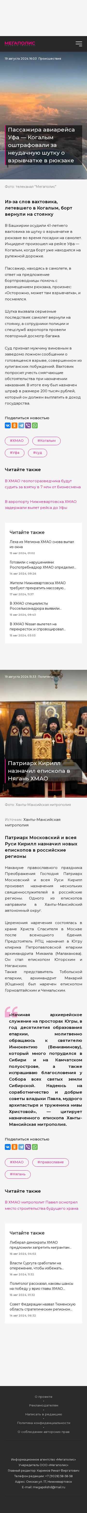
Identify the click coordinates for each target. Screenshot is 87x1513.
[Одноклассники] (14, 425)
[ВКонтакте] (8, 425)
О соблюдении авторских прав (44, 1432)
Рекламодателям (43, 1405)
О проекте (43, 1397)
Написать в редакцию (43, 1414)
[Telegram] (21, 425)
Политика (45, 676)
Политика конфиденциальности (43, 1423)
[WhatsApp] (35, 425)
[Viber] (28, 425)
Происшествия (49, 58)
